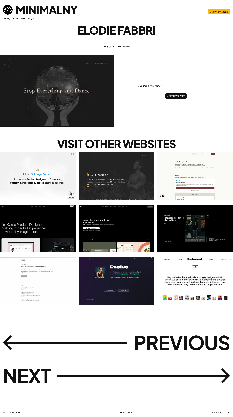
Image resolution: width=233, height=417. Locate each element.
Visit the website (176, 96)
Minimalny (46, 10)
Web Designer (123, 46)
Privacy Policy (125, 412)
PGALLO (225, 412)
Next (27, 375)
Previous (182, 342)
